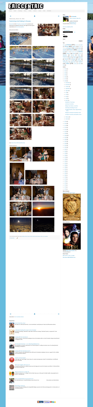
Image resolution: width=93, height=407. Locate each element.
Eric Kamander (73, 16)
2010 (65, 131)
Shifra (73, 60)
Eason (29, 236)
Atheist (70, 18)
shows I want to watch (70, 250)
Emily (31, 236)
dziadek (64, 50)
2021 (65, 70)
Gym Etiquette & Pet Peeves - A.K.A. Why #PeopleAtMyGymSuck (27, 344)
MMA (70, 57)
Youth (44, 10)
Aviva (26, 236)
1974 (65, 183)
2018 (65, 76)
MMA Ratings (73, 23)
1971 (65, 189)
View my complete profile (68, 26)
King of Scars (65, 192)
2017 (65, 78)
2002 (65, 147)
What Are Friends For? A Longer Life (22, 371)
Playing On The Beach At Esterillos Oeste (73, 112)
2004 (65, 143)
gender (80, 53)
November (67, 84)
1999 (65, 153)
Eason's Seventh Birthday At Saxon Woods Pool (24, 378)
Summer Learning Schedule (20, 357)
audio (81, 44)
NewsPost (81, 57)
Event (68, 51)
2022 (65, 68)
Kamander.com (73, 22)
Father (77, 18)
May (66, 96)
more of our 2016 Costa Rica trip (18, 142)
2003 (65, 145)
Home (10, 10)
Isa (43, 236)
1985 (65, 171)
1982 (65, 173)
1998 (65, 155)
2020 (65, 72)
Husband (74, 18)
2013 (65, 125)
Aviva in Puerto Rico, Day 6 (20, 323)
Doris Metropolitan (20, 26)
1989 (65, 167)
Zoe (63, 65)
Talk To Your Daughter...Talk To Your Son (22, 364)
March (66, 100)
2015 (65, 121)
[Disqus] (34, 260)
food (36, 236)
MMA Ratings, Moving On (20, 385)
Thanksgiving (65, 61)
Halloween (65, 55)
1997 (65, 157)
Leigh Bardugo (72, 192)
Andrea (23, 236)
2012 (65, 127)
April (66, 98)
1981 (65, 175)
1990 (65, 165)
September (67, 88)
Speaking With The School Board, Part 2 (22, 351)
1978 (65, 177)
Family (40, 10)
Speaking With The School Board (21, 337)
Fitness (25, 10)
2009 (65, 133)
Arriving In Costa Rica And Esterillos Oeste (73, 114)
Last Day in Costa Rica (69, 104)
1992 (65, 163)
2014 (65, 123)
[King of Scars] (72, 220)
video (67, 63)
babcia (74, 46)
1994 (65, 161)
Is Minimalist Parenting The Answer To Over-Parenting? (25, 330)
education (79, 50)
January (67, 118)
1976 (65, 181)
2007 (65, 137)
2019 (65, 74)
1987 (65, 169)
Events (15, 10)
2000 (65, 151)
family (33, 236)
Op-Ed (66, 59)
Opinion (35, 10)
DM (79, 18)
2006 (65, 139)
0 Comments (12, 238)
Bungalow (69, 48)
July (66, 92)
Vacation (46, 236)
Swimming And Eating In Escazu (20, 21)
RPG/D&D (49, 10)
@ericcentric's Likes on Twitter (69, 255)
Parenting (20, 10)
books (80, 46)
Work (80, 63)
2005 (65, 141)
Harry (42, 236)
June (66, 94)
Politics (30, 10)
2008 (65, 135)
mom (74, 57)
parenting (73, 59)
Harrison (38, 236)
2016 (65, 80)
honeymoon (65, 56)
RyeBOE (69, 60)
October (67, 86)
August (66, 90)
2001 (65, 149)
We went (11, 24)
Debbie (79, 48)
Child (75, 48)
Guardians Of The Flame (70, 102)
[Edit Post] (17, 238)
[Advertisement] (35, 13)
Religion (64, 60)
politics (79, 59)
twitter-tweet (73, 61)
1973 (65, 185)
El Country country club (21, 24)
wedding (75, 63)
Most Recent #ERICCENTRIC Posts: (69, 257)
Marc (80, 56)
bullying (64, 48)
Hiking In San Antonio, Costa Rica (71, 105)
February (67, 116)
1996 (65, 159)
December (67, 82)
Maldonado (75, 56)
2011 (65, 129)
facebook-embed (74, 51)
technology (79, 60)
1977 (65, 179)
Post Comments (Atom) (19, 316)
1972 (65, 187)
